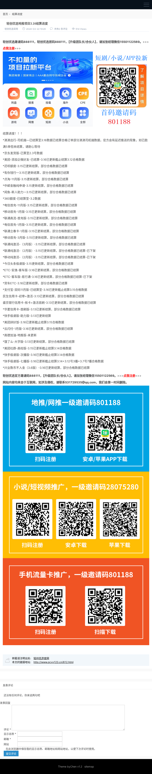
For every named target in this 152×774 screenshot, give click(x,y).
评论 (7, 729)
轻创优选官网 (11, 29)
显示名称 (10, 733)
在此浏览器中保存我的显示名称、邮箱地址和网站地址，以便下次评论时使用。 (51, 748)
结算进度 (17, 14)
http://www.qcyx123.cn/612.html (53, 662)
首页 (5, 14)
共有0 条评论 (60, 29)
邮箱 (7, 739)
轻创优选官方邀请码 (16, 375)
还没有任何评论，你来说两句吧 (22, 695)
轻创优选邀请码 (13, 42)
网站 (6, 744)
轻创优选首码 (46, 42)
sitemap (89, 766)
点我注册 (9, 48)
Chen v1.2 (76, 766)
